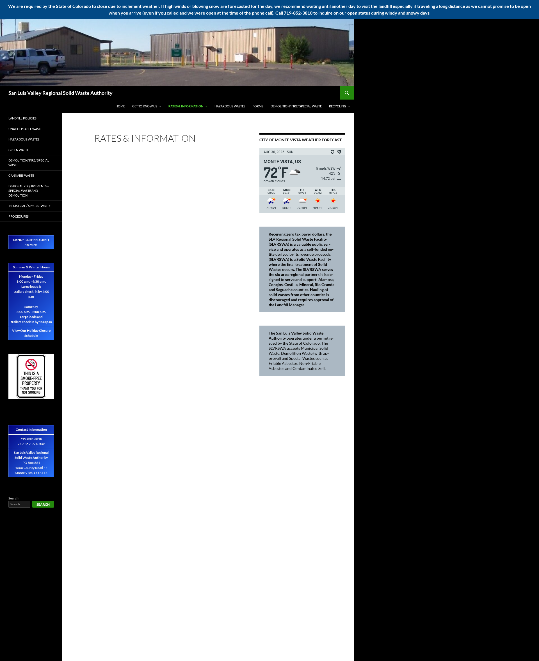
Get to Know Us (144, 106)
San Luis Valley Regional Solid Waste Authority (60, 93)
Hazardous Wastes (229, 106)
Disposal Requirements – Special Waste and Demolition (28, 190)
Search (13, 498)
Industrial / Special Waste (29, 206)
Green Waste (18, 150)
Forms (258, 106)
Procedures (18, 216)
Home (120, 106)
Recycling (337, 106)
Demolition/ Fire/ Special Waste (296, 106)
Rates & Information (185, 106)
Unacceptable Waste (25, 129)
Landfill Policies (22, 118)
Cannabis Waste (21, 175)
